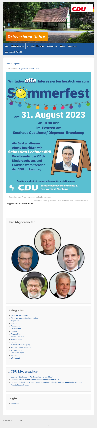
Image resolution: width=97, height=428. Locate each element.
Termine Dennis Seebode (21, 347)
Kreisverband (16, 339)
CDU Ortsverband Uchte (15, 421)
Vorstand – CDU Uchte (35, 46)
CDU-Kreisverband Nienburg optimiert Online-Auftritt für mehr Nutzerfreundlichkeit (58, 201)
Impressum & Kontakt (13, 52)
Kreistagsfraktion (17, 337)
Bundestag (15, 326)
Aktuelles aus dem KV (19, 315)
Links (62, 46)
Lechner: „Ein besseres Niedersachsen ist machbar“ (32, 377)
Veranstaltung (16, 350)
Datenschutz (72, 46)
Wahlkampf (15, 358)
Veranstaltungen (17, 353)
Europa (14, 331)
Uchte (31, 204)
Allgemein (16, 64)
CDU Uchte (35, 69)
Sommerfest (24, 204)
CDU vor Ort (16, 329)
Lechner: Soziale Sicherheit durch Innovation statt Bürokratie (35, 380)
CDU (18, 204)
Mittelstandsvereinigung (20, 345)
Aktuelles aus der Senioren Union (24, 318)
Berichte (14, 323)
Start (6, 46)
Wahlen (14, 355)
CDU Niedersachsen (25, 371)
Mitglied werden (17, 46)
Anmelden (15, 403)
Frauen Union (16, 334)
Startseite (9, 64)
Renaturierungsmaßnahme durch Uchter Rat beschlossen (30, 197)
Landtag (14, 342)
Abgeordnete (52, 46)
